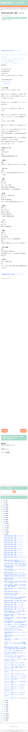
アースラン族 (4, 54)
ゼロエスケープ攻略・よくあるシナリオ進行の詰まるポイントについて (15, 660)
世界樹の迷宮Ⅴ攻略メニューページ (11, 50)
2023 (4, 507)
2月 (5, 709)
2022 (4, 509)
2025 (4, 502)
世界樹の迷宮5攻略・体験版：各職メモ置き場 (15, 563)
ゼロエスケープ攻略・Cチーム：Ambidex (14, 684)
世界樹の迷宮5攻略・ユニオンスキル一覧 (14, 572)
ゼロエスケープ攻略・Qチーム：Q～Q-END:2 (15, 676)
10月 (5, 527)
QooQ (16, 731)
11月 (5, 525)
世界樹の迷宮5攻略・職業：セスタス (13, 548)
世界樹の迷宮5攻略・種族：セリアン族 (13, 606)
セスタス (3, 56)
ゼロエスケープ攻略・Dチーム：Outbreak (14, 692)
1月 (5, 711)
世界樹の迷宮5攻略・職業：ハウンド (13, 538)
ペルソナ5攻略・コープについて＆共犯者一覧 (15, 624)
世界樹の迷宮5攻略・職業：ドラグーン (13, 552)
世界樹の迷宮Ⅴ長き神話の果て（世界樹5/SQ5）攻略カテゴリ (12, 437)
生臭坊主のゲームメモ (12, 2)
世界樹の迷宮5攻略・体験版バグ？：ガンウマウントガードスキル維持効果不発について (15, 561)
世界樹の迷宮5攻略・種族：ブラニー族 (13, 602)
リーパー (24, 54)
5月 (5, 702)
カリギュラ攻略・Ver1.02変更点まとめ (13, 650)
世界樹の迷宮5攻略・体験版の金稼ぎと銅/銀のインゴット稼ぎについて (15, 582)
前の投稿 (23, 430)
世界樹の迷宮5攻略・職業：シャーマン (13, 540)
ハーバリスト (11, 63)
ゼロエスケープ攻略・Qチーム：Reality (14, 687)
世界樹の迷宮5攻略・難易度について (13, 591)
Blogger (16, 726)
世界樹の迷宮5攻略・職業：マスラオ (13, 544)
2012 (4, 720)
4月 (5, 704)
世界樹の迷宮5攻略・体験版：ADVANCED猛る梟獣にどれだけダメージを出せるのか (15, 575)
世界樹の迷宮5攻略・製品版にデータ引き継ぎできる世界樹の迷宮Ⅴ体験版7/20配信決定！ (15, 648)
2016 (4, 521)
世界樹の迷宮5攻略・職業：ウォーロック (14, 542)
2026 (4, 500)
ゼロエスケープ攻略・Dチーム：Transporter (15, 698)
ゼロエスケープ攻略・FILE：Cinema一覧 (14, 665)
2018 (4, 517)
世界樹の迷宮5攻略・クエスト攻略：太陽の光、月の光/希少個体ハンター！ (14, 611)
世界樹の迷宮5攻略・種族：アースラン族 (14, 609)
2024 (4, 505)
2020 (4, 513)
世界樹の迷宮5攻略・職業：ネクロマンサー (14, 536)
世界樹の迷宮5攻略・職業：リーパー (13, 550)
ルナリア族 (4, 58)
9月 (5, 529)
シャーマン (18, 63)
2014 (4, 715)
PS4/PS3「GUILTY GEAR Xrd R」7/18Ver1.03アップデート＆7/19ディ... (14, 629)
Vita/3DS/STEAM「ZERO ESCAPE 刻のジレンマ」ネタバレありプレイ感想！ (15, 656)
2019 (4, 515)
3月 (5, 706)
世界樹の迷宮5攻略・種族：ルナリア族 (13, 604)
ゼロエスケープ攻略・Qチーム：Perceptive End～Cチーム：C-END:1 (15, 678)
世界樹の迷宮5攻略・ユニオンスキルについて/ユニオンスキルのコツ (15, 570)
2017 (4, 519)
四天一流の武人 (6, 81)
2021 (4, 511)
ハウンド (15, 61)
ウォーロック (11, 58)
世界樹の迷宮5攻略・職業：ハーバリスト (14, 546)
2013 (4, 717)
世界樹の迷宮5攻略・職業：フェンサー (13, 554)
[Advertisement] (14, 34)
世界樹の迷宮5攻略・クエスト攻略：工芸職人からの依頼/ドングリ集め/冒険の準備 (15, 622)
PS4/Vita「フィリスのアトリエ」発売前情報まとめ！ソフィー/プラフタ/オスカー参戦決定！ (15, 644)
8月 (5, 532)
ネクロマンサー (20, 58)
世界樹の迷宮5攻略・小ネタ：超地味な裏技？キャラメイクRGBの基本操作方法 (15, 598)
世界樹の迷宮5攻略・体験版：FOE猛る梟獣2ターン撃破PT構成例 (15, 585)
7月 (5, 534)
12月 (5, 523)
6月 (5, 700)
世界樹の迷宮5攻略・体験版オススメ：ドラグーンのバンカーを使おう (15, 594)
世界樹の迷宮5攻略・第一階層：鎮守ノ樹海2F (15, 600)
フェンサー (12, 54)
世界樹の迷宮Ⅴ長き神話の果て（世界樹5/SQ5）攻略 (14, 17)
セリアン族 (4, 61)
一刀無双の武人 (6, 83)
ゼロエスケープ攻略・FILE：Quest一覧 (14, 662)
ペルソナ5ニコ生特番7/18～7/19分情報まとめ (15, 626)
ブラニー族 (4, 63)
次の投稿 (4, 430)
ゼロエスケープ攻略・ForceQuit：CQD (14, 673)
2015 (4, 713)
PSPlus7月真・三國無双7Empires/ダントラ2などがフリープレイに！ (15, 653)
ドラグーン (18, 54)
